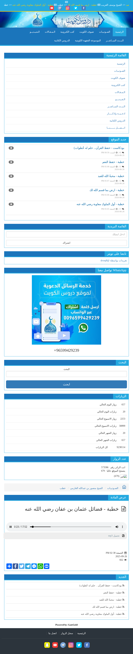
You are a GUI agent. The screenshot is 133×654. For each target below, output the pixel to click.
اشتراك (66, 243)
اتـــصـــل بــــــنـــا (116, 127)
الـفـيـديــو (35, 32)
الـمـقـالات (50, 32)
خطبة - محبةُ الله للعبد (111, 176)
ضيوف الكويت (86, 32)
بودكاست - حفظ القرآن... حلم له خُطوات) (99, 148)
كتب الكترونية (67, 32)
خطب (63, 488)
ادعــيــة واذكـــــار (116, 113)
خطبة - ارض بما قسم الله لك (88, 5)
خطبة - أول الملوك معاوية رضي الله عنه (38, 5)
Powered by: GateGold (66, 624)
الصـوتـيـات (104, 32)
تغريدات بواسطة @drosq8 (114, 260)
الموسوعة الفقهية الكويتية (88, 40)
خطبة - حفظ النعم (113, 162)
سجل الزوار (67, 633)
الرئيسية (119, 32)
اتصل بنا (52, 633)
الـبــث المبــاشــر (115, 40)
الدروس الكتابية (62, 40)
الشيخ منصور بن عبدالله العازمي (86, 488)
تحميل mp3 (115, 535)
